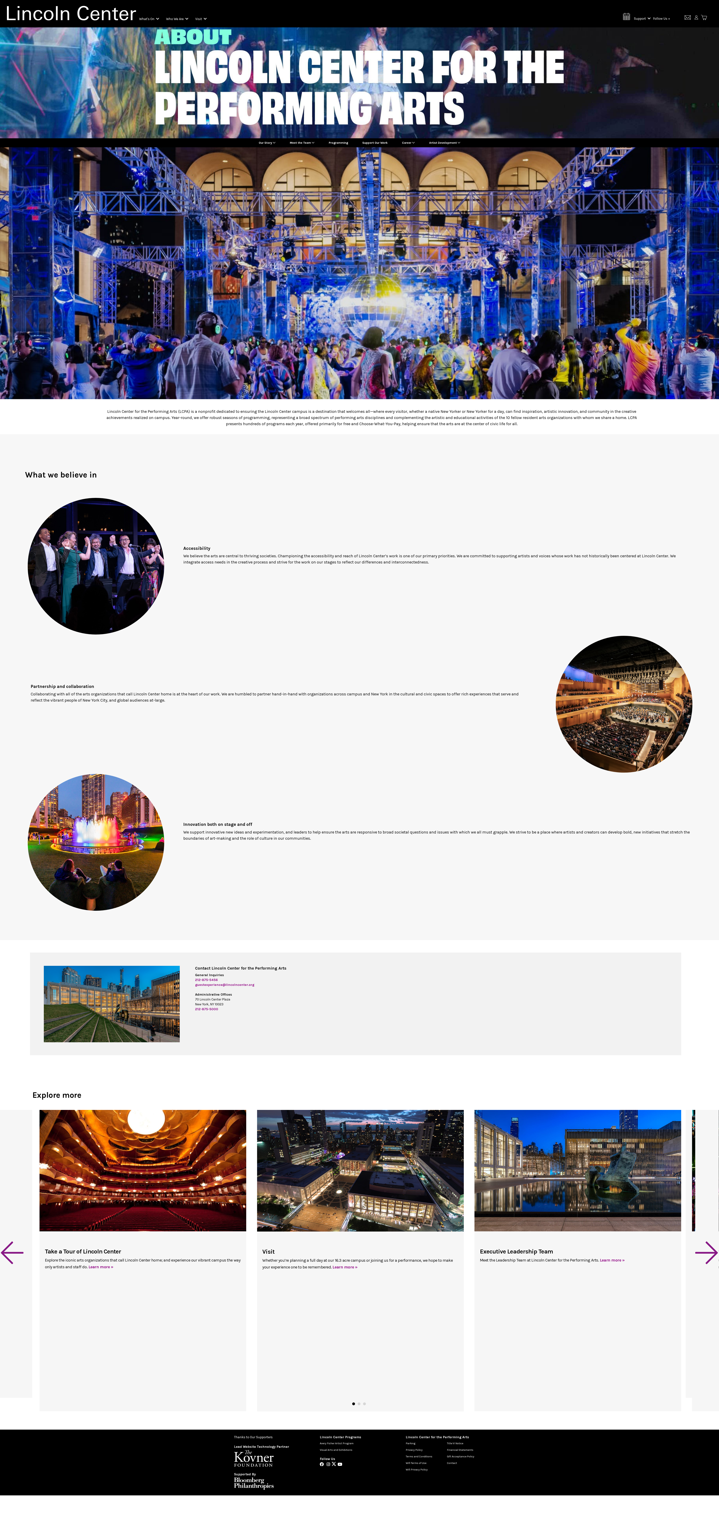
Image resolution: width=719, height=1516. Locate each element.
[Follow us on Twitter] (335, 1465)
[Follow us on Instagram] (329, 1465)
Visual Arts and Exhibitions (336, 1450)
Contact (452, 1463)
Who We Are (175, 19)
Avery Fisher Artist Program (337, 1443)
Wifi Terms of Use (416, 1463)
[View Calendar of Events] (626, 17)
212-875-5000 (206, 1009)
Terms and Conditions (419, 1456)
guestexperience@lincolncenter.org (224, 985)
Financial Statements (460, 1450)
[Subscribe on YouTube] (340, 1465)
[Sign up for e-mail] (688, 18)
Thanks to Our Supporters (253, 1437)
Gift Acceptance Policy (460, 1456)
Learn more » (101, 1267)
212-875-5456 (206, 980)
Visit (199, 19)
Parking (410, 1443)
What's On (147, 19)
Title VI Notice (455, 1443)
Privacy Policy (414, 1450)
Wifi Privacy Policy (417, 1469)
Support (640, 18)
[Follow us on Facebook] (323, 1465)
